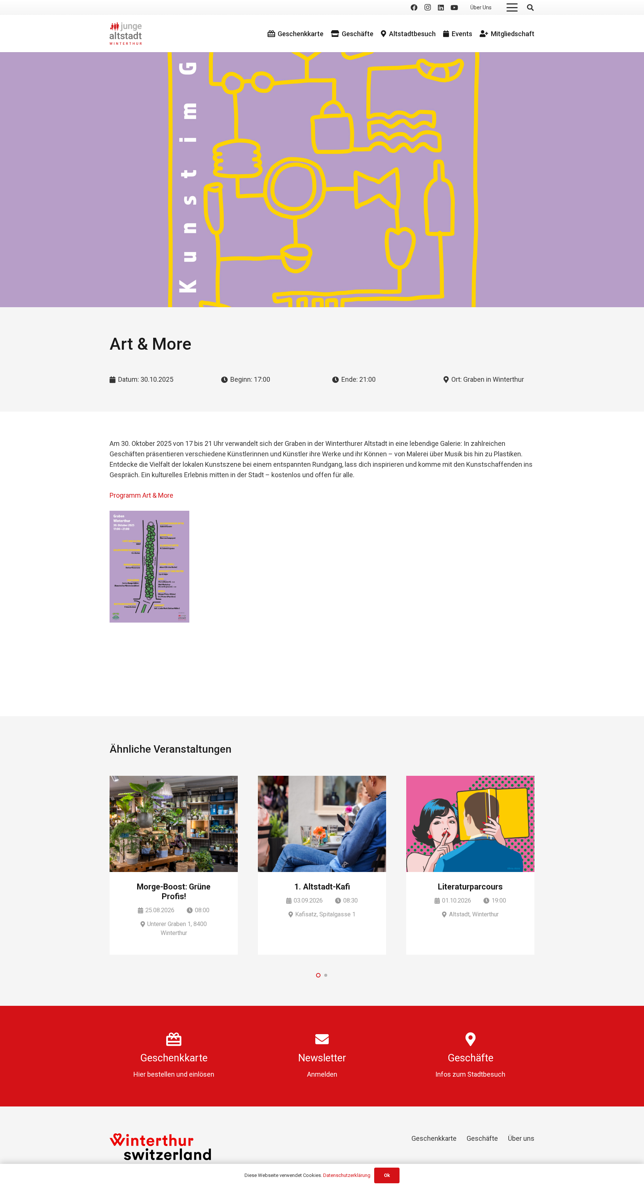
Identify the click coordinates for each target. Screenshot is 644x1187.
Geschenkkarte (174, 1058)
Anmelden (322, 1074)
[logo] (126, 33)
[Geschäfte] (470, 1039)
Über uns (521, 1138)
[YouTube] (454, 7)
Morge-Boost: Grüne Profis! (174, 891)
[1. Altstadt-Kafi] (322, 824)
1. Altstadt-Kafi (322, 886)
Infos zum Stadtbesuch (470, 1074)
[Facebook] (414, 7)
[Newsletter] (322, 1039)
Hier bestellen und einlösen (173, 1074)
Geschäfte (470, 1058)
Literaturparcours (470, 886)
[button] (512, 7)
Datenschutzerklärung (346, 1175)
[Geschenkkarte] (173, 1039)
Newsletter (322, 1058)
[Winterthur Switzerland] (160, 1146)
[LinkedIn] (441, 7)
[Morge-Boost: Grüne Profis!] (174, 824)
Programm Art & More (141, 495)
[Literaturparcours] (470, 824)
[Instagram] (427, 7)
